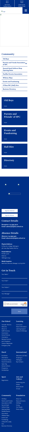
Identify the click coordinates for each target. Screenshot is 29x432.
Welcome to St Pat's (21, 356)
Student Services (21, 5)
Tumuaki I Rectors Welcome (6, 326)
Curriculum (19, 325)
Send (19, 311)
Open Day (4, 364)
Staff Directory (6, 331)
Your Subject (6, 287)
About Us (4, 329)
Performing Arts (20, 382)
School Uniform (6, 366)
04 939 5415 (12, 236)
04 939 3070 (13, 224)
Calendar (22, 1)
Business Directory (7, 426)
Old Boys (4, 399)
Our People (19, 407)
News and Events (20, 401)
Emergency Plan (6, 345)
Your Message (6, 294)
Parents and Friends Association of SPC (7, 402)
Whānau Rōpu (5, 415)
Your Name (5, 274)
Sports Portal (7, 5)
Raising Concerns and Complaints (6, 340)
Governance (5, 333)
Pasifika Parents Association (6, 412)
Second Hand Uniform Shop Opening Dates (6, 407)
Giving (18, 405)
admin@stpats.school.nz (14, 226)
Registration (5, 380)
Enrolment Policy (6, 360)
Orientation (5, 337)
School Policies (6, 335)
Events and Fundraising (5, 419)
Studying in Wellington (19, 359)
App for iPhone (9, 215)
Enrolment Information (5, 357)
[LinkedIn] (21, 185)
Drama (18, 384)
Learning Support (21, 329)
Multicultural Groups (19, 388)
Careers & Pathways (21, 331)
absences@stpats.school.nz (15, 238)
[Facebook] (8, 185)
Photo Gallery (20, 409)
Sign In (7, 1)
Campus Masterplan (7, 343)
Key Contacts (19, 362)
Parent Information (21, 327)
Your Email (5, 281)
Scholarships (5, 370)
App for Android (9, 211)
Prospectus (5, 368)
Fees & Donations (6, 362)
